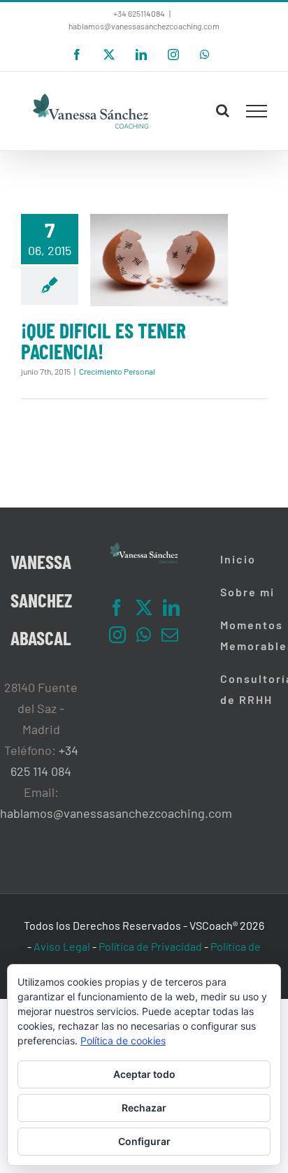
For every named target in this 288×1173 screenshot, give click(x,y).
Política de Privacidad (150, 946)
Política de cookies (123, 1040)
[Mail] (169, 634)
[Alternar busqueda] (222, 110)
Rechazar (144, 1108)
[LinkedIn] (171, 607)
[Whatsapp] (143, 634)
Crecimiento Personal (117, 371)
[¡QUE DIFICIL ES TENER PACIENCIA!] (159, 260)
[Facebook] (116, 607)
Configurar (144, 1141)
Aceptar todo (144, 1074)
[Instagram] (117, 634)
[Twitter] (144, 607)
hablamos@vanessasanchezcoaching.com (144, 26)
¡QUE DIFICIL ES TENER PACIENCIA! (103, 340)
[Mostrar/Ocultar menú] (257, 111)
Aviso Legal (62, 946)
